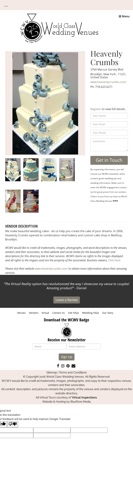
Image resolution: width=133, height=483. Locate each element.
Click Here (114, 260)
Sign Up (66, 357)
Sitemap (51, 372)
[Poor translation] (12, 424)
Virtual (45, 312)
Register (95, 109)
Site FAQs (73, 312)
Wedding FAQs (90, 312)
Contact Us (58, 312)
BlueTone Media (80, 401)
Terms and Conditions (73, 372)
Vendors (33, 312)
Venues (21, 312)
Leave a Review (67, 300)
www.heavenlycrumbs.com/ (108, 82)
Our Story (107, 312)
